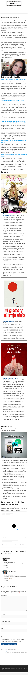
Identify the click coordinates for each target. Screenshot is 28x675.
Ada (8, 558)
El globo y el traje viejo (8, 321)
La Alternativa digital (5, 668)
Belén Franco (10, 571)
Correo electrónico (5, 621)
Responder (5, 567)
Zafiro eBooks (15, 378)
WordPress (23, 668)
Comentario (4, 595)
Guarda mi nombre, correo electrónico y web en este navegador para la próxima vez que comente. (12, 640)
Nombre (3, 614)
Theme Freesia (18, 668)
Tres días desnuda (7, 378)
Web (2, 628)
